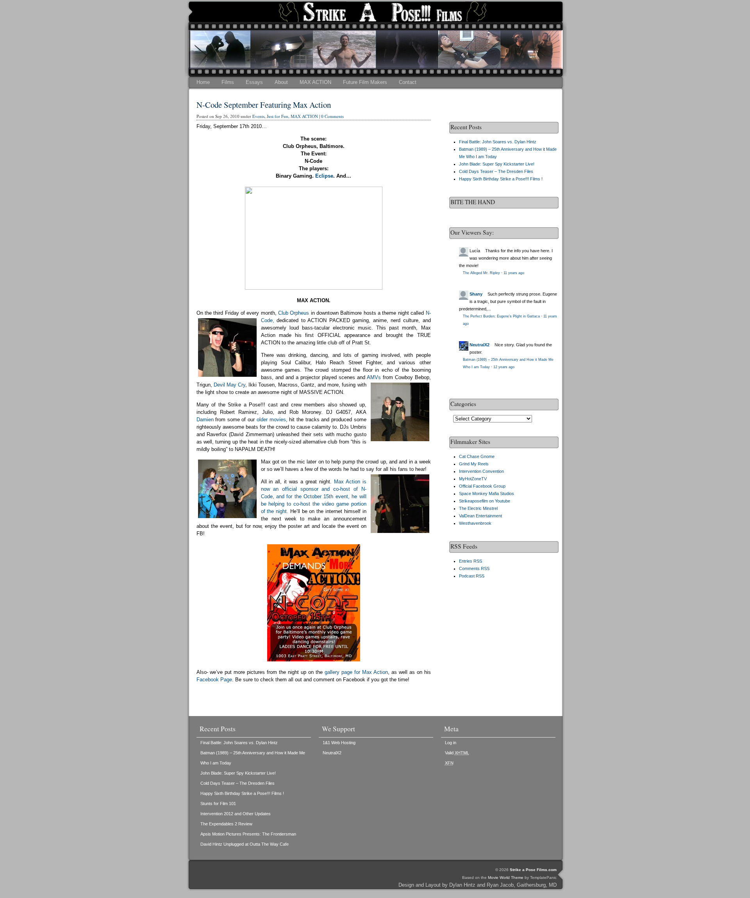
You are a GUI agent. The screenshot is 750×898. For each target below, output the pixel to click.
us (306, 313)
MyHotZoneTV (473, 478)
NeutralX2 (479, 344)
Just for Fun (277, 116)
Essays (254, 82)
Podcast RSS (471, 576)
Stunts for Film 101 (218, 803)
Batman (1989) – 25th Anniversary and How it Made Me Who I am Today (252, 757)
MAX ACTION (315, 82)
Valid (457, 752)
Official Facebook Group (482, 486)
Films (227, 82)
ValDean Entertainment (480, 515)
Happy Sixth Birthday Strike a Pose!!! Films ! (501, 178)
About (281, 82)
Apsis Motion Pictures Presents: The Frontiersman (248, 834)
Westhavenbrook (475, 523)
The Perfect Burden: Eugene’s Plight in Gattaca (501, 316)
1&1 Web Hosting (339, 742)
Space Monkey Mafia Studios (486, 493)
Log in (450, 742)
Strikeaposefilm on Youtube (484, 501)
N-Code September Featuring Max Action (263, 104)
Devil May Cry (229, 385)
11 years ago (514, 273)
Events (258, 116)
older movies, (272, 419)
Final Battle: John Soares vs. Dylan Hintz (497, 141)
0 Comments (332, 116)
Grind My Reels (474, 463)
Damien (205, 419)
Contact (407, 82)
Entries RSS (470, 561)
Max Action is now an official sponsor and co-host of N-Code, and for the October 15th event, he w (313, 489)
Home (203, 82)
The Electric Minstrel (478, 508)
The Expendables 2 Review (226, 823)
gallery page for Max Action (355, 672)
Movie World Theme (505, 877)
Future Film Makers (365, 82)
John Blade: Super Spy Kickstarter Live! (496, 164)
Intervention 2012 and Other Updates (235, 813)
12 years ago (503, 367)
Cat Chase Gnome (477, 456)
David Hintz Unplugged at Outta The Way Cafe (244, 844)
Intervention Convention (481, 471)
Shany (476, 294)
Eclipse (324, 176)
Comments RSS (474, 568)
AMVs (374, 377)
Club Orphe (291, 313)
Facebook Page (214, 679)
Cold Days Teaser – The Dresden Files (496, 171)
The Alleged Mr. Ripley (481, 273)
